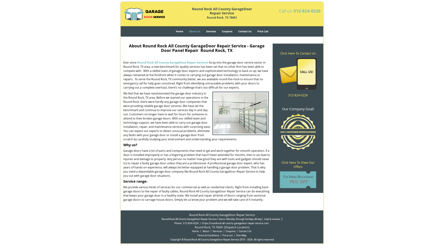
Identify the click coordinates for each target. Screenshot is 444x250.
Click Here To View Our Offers (297, 164)
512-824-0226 (307, 11)
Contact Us (244, 31)
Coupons (227, 31)
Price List (262, 31)
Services (211, 31)
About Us (194, 31)
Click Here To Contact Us (298, 53)
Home (179, 31)
